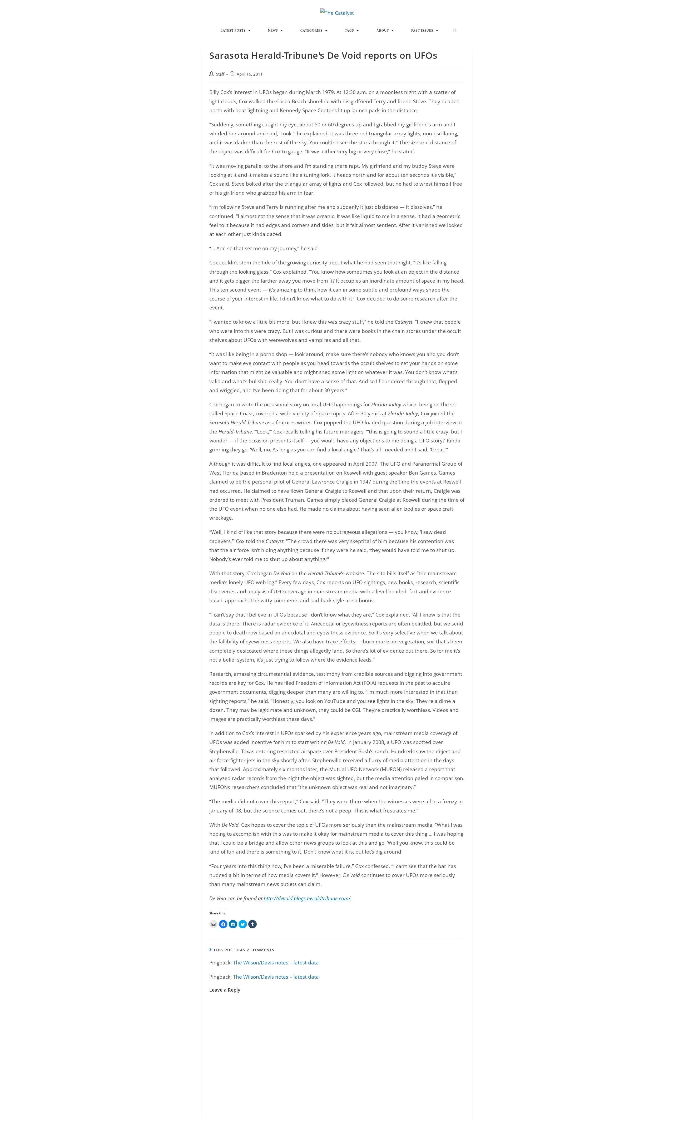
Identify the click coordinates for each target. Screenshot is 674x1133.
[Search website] (454, 30)
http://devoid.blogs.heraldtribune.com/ (307, 898)
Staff (220, 74)
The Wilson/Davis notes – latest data (276, 962)
